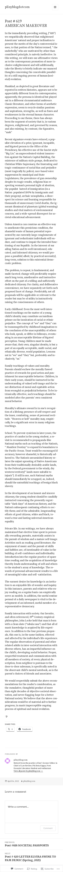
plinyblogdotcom (17, 7)
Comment (48, 828)
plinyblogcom (29, 781)
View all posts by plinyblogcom (27, 771)
